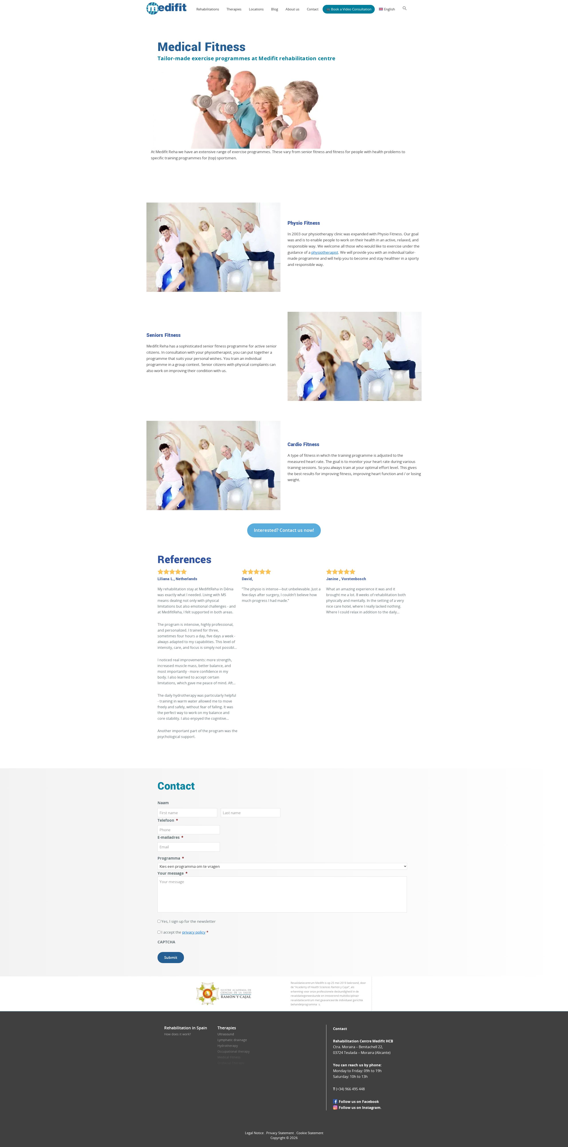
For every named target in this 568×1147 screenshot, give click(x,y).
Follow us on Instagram (360, 1107)
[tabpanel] (200, 663)
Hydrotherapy (227, 1046)
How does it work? (177, 1034)
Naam (163, 802)
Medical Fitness (229, 1057)
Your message (172, 873)
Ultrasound (225, 1034)
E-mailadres (170, 837)
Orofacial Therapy (230, 1063)
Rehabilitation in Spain (185, 1027)
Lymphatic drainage (232, 1040)
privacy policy (193, 932)
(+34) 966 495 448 (350, 1089)
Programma (171, 858)
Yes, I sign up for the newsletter (188, 921)
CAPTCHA (166, 942)
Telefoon (168, 820)
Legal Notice (254, 1133)
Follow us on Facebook (359, 1101)
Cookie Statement (309, 1133)
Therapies (226, 1027)
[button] (404, 8)
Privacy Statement (280, 1133)
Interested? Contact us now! (284, 530)
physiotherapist (324, 252)
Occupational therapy (233, 1051)
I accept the (184, 932)
